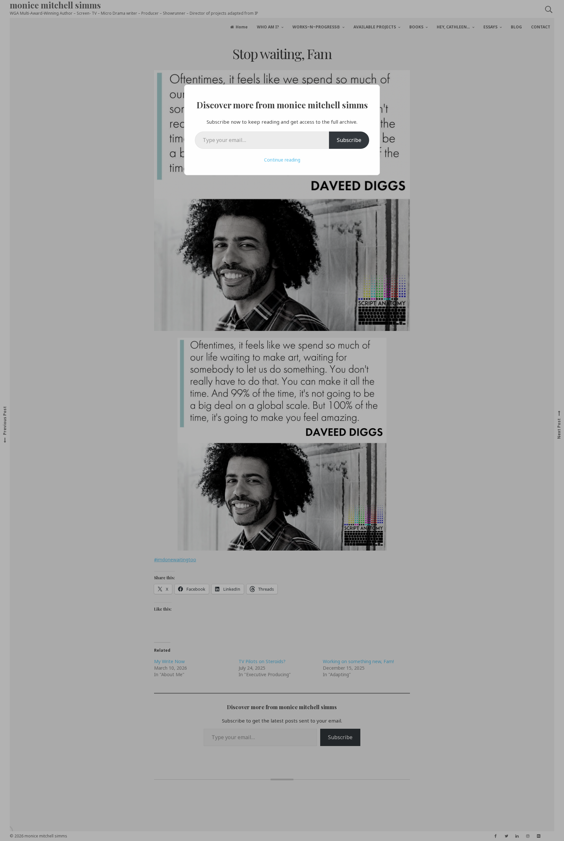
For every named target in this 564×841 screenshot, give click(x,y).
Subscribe (349, 140)
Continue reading (282, 160)
